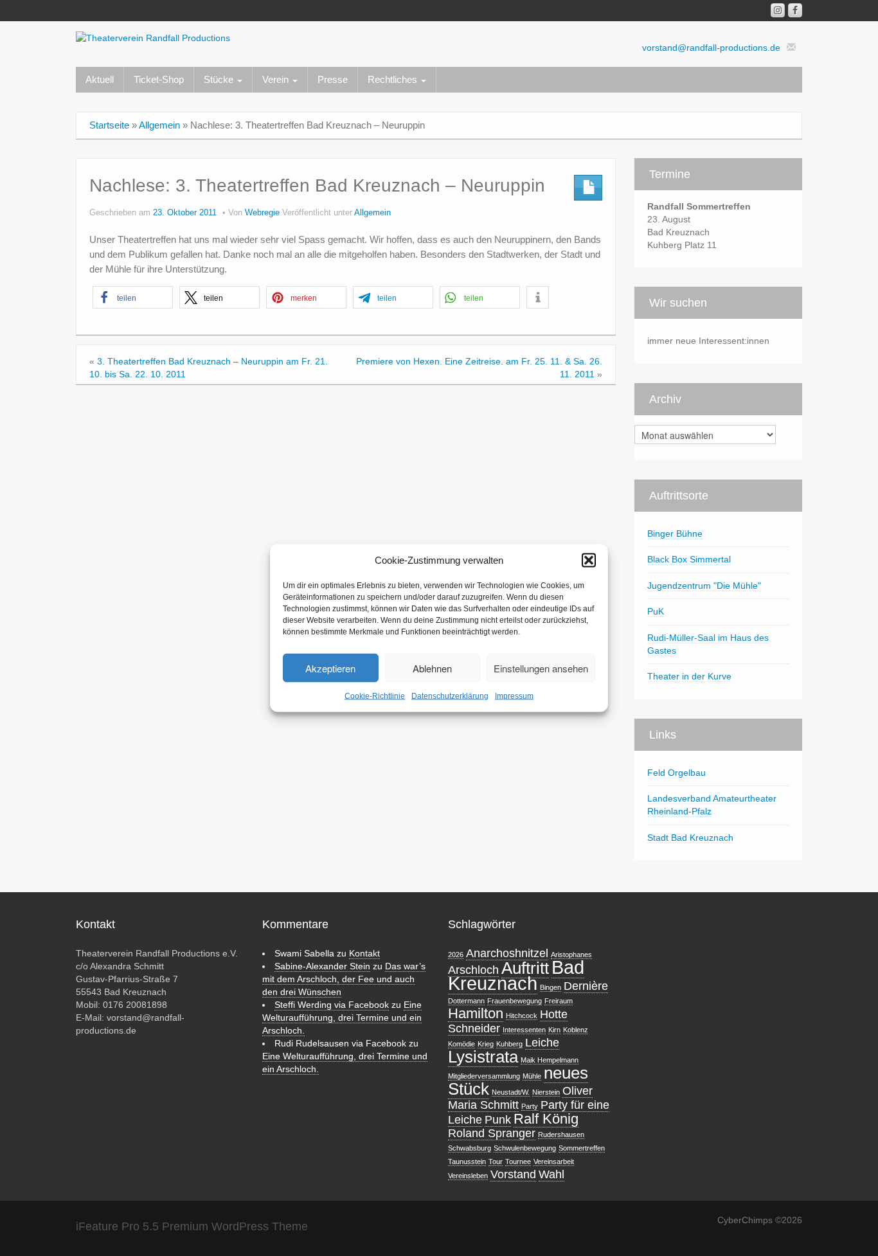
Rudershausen (561, 1134)
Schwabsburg (469, 1148)
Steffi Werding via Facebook (331, 1005)
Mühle (532, 1076)
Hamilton (475, 1013)
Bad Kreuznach (516, 975)
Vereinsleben (468, 1176)
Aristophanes (571, 954)
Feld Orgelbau (676, 772)
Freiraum (558, 1001)
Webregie (262, 212)
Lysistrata (483, 1056)
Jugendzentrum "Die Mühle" (704, 585)
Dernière (586, 986)
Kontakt (364, 953)
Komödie (461, 1044)
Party (529, 1106)
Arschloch (473, 970)
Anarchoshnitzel (507, 953)
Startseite (109, 125)
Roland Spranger (491, 1133)
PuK (655, 611)
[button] (588, 560)
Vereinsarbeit (553, 1161)
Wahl (551, 1174)
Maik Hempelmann (549, 1060)
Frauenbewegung (514, 1001)
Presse (333, 79)
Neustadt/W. (511, 1092)
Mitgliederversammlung (484, 1076)
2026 (455, 954)
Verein (276, 79)
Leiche (542, 1042)
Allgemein (159, 125)
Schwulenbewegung (525, 1148)
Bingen (550, 987)
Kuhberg (509, 1044)
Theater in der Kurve (689, 676)
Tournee (518, 1161)
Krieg (486, 1044)
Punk (498, 1119)
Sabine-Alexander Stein (322, 966)
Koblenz (575, 1030)
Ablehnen (432, 667)
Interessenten (524, 1030)
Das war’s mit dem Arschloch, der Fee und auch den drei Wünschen (344, 979)
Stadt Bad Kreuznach (690, 837)
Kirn (554, 1030)
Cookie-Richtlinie (375, 696)
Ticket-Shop (159, 79)
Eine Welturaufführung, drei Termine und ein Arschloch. (342, 1018)
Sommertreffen (582, 1148)
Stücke (220, 79)
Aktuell (99, 79)
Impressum (514, 696)
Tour (495, 1161)
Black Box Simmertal (689, 559)
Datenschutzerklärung (449, 696)
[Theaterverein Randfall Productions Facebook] (795, 10)
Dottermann (466, 1001)
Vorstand (513, 1174)
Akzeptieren (330, 667)
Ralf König (546, 1119)
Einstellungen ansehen (541, 667)
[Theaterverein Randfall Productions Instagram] (778, 10)
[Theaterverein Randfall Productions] (153, 37)
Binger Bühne (675, 533)
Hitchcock (521, 1015)
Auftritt (525, 968)
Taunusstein (467, 1161)
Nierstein (546, 1092)
